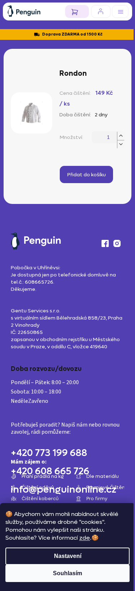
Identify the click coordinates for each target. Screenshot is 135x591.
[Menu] (120, 11)
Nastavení (67, 556)
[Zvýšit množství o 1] (120, 136)
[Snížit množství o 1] (120, 144)
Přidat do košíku (86, 174)
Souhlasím (67, 573)
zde (84, 537)
